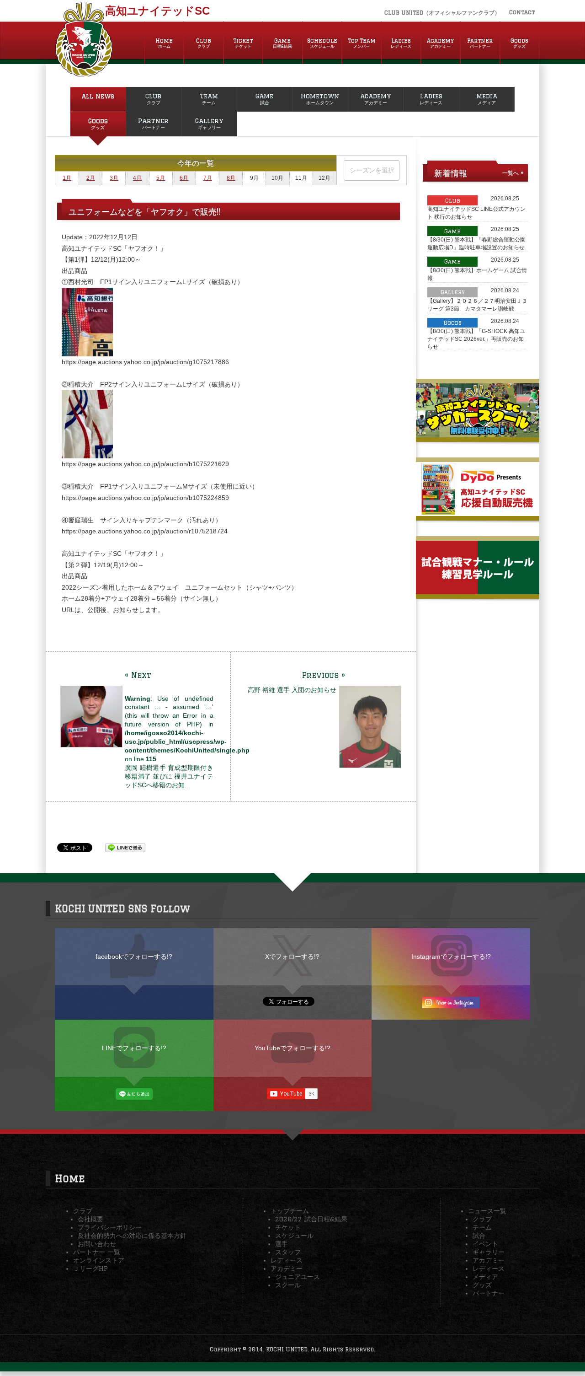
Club (203, 43)
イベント (485, 1243)
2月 (90, 178)
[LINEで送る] (125, 847)
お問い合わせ (97, 1243)
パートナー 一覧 (96, 1252)
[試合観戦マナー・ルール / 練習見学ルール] (477, 590)
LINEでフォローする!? (134, 1048)
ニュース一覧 (487, 1211)
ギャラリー (489, 1252)
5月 (160, 178)
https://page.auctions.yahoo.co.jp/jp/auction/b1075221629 (145, 464)
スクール (288, 1285)
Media (486, 98)
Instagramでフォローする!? (451, 956)
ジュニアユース (297, 1276)
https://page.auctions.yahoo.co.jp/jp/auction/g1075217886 (145, 362)
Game (282, 43)
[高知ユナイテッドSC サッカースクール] (477, 433)
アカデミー (287, 1268)
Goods (519, 43)
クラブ (82, 1211)
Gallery (209, 123)
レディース (287, 1260)
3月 (114, 178)
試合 (479, 1235)
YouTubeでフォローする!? (292, 1048)
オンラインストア (98, 1260)
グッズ (482, 1285)
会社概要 (90, 1219)
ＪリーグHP (90, 1268)
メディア (485, 1276)
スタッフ (288, 1252)
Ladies (401, 43)
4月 (137, 178)
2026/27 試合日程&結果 (311, 1219)
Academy (440, 43)
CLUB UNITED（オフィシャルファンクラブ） (442, 13)
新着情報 (450, 172)
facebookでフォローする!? (134, 956)
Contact (522, 12)
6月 (184, 178)
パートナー (489, 1293)
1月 (67, 178)
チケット (288, 1227)
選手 (281, 1243)
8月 (231, 178)
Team (209, 98)
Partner (480, 43)
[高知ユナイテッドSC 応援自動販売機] (477, 512)
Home (164, 43)
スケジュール (294, 1235)
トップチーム (290, 1211)
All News (97, 96)
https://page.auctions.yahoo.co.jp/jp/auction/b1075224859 (145, 497)
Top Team (362, 43)
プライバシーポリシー (110, 1227)
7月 (207, 178)
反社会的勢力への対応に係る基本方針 (132, 1235)
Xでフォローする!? (292, 956)
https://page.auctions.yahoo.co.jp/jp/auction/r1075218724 (145, 531)
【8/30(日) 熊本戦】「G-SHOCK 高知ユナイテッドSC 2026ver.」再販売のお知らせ (476, 339)
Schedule (322, 43)
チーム (482, 1227)
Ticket (243, 43)
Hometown (320, 98)
